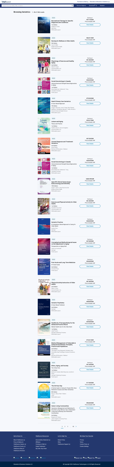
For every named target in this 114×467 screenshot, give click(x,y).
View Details (89, 25)
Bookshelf (92, 5)
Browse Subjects (81, 5)
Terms (81, 442)
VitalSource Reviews (19, 450)
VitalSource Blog (18, 448)
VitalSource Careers (19, 444)
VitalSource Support (63, 444)
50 (73, 426)
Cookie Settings (84, 446)
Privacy (82, 440)
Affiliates (38, 442)
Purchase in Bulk (82, 1)
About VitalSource (19, 440)
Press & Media (18, 442)
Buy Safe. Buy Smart (41, 448)
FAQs (59, 442)
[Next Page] (76, 426)
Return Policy (61, 440)
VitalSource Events (19, 446)
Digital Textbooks (40, 446)
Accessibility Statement (42, 440)
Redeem (102, 5)
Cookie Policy (84, 444)
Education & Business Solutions (99, 1)
